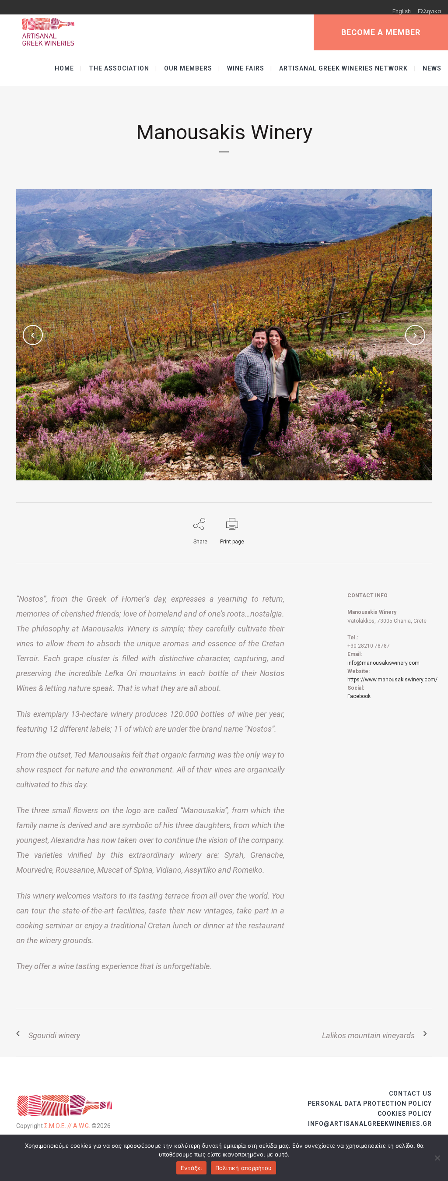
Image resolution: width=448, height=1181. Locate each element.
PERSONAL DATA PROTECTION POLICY (370, 1103)
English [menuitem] (401, 11)
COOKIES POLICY (405, 1113)
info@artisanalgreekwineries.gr (370, 1123)
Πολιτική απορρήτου (243, 1167)
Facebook (359, 696)
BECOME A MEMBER (380, 32)
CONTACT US (410, 1093)
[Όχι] (437, 1157)
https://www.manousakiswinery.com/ (392, 680)
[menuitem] (401, 11)
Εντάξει (191, 1167)
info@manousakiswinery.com (383, 663)
